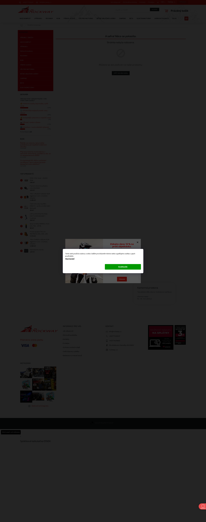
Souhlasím (122, 267)
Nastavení (69, 259)
